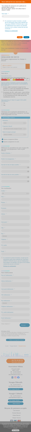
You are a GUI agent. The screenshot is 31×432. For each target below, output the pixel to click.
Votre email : (5, 13)
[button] (29, 1)
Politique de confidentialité (11, 30)
